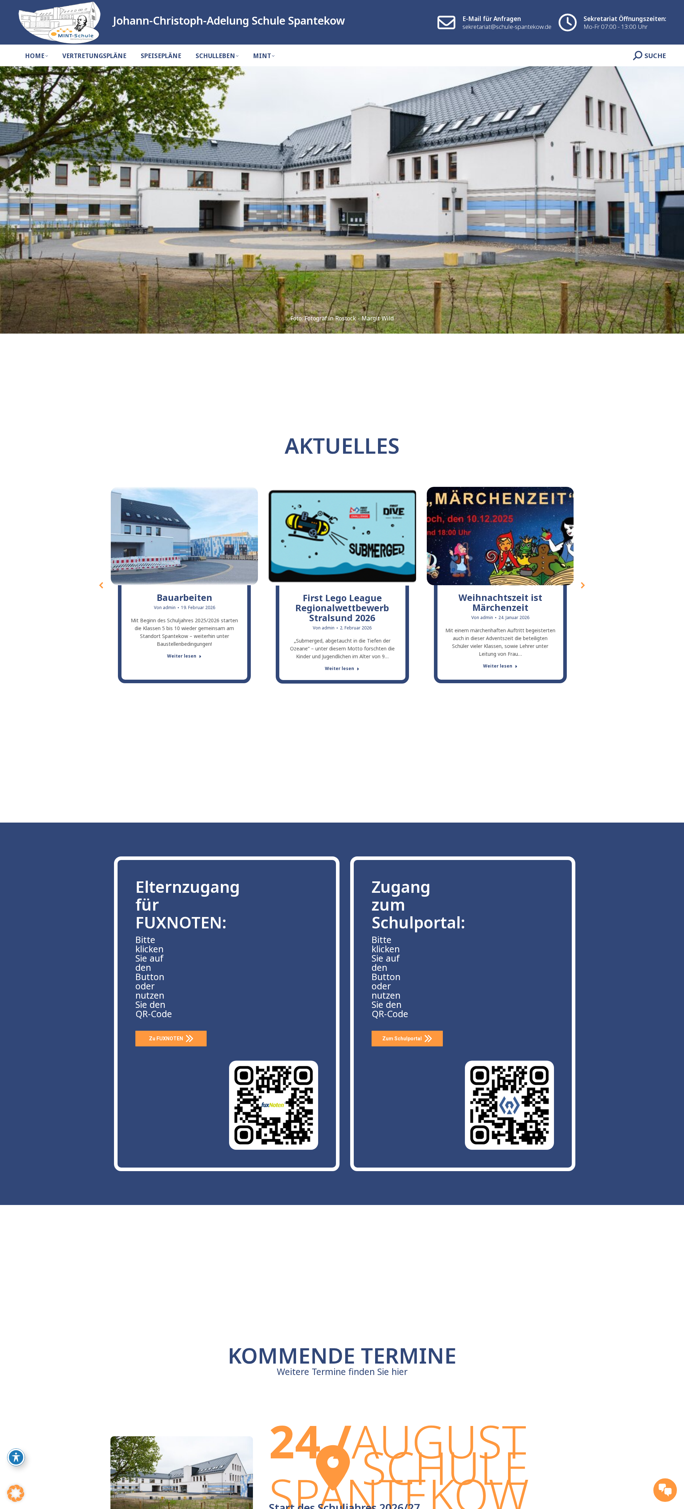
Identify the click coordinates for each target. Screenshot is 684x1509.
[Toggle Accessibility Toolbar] (16, 1457)
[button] (101, 585)
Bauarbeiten (184, 597)
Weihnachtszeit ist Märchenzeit (500, 602)
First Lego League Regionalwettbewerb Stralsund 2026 (342, 608)
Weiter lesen (181, 656)
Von (165, 607)
